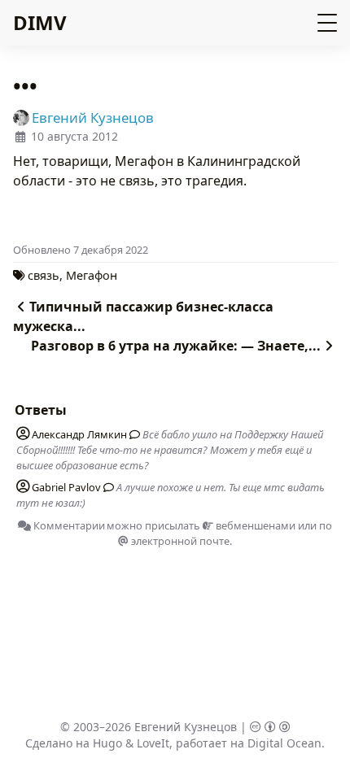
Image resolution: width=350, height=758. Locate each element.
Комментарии (68, 525)
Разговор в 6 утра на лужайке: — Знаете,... (176, 346)
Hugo (107, 743)
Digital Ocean (284, 743)
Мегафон (91, 275)
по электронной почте (230, 533)
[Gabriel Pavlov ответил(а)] (105, 487)
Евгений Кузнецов (185, 726)
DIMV (40, 22)
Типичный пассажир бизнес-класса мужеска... (143, 316)
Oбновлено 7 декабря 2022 (80, 249)
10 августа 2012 (74, 136)
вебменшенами (254, 525)
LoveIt (153, 743)
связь (43, 275)
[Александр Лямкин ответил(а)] (131, 434)
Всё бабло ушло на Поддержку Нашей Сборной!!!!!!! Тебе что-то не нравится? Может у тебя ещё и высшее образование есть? (169, 450)
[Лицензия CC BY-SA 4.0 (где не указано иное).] (270, 726)
